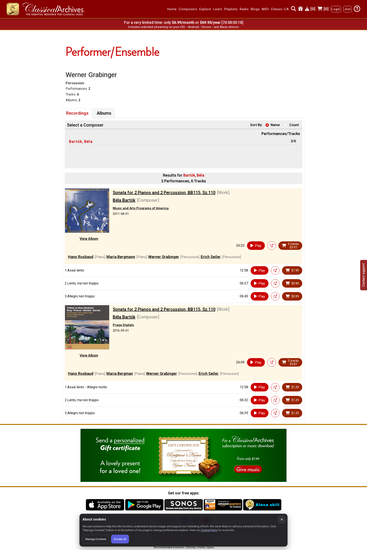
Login (336, 9)
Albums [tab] (104, 113)
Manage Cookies (95, 539)
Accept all (120, 539)
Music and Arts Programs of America (141, 208)
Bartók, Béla (81, 141)
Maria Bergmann (120, 257)
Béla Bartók (124, 200)
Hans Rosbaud (80, 257)
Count (294, 125)
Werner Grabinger (163, 257)
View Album (89, 239)
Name (275, 125)
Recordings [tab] (77, 113)
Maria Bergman (119, 373)
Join (347, 9)
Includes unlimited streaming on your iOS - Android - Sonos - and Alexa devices (183, 27)
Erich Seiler (211, 257)
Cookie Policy (209, 530)
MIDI (265, 9)
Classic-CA (280, 9)
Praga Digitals (123, 325)
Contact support (363, 275)
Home (172, 9)
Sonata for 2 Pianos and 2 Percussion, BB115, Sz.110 (164, 192)
